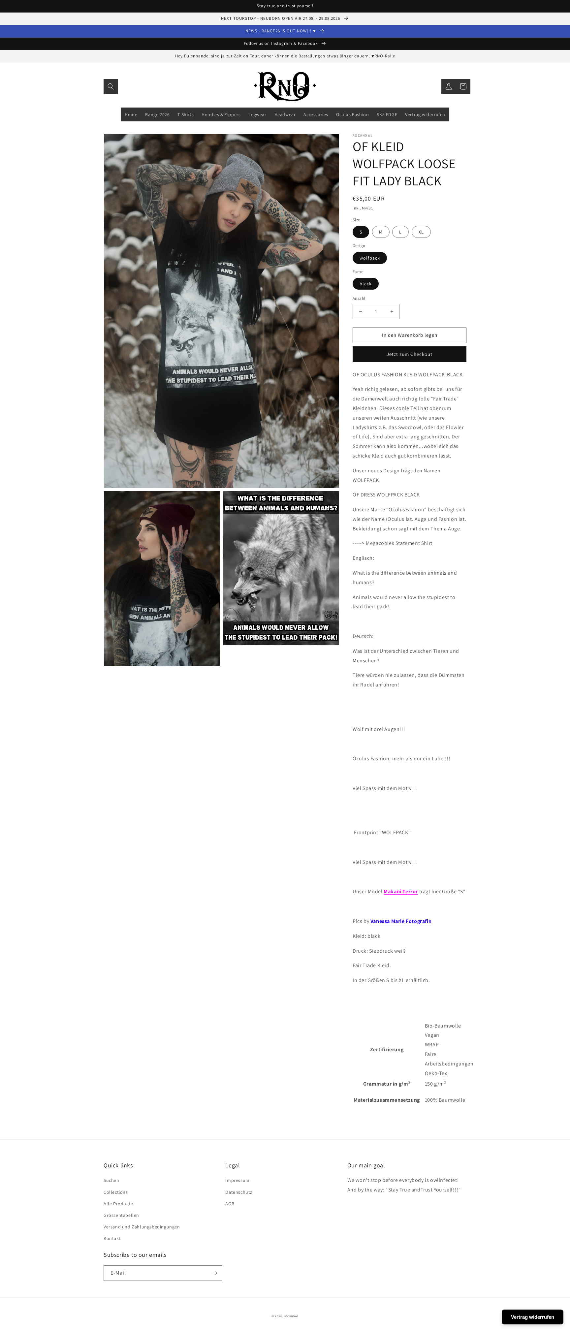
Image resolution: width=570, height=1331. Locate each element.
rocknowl (291, 1316)
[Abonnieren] (214, 1273)
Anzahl (359, 298)
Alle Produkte (118, 1204)
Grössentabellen (121, 1215)
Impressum (237, 1180)
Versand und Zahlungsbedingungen (142, 1227)
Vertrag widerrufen (532, 1317)
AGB (229, 1204)
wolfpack (370, 258)
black (366, 284)
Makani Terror (401, 891)
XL (421, 232)
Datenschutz (238, 1192)
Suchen (111, 1180)
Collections (116, 1192)
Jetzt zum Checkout (409, 354)
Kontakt (112, 1238)
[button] (111, 86)
